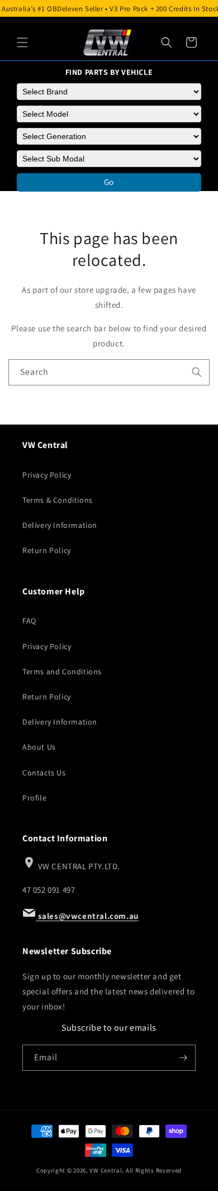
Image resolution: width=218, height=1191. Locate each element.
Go (109, 182)
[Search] (166, 42)
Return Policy (46, 550)
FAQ (29, 621)
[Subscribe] (182, 1058)
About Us (39, 747)
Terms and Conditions (62, 671)
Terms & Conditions (57, 500)
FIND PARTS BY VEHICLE (109, 72)
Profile (34, 798)
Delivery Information (59, 525)
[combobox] (109, 372)
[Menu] (22, 42)
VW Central (105, 1170)
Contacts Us (44, 773)
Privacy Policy (46, 475)
